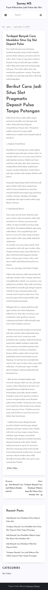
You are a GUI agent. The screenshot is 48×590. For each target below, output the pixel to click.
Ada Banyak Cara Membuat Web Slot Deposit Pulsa (21, 545)
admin (8, 27)
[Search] (41, 15)
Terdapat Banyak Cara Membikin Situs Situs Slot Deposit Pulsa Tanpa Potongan (23, 528)
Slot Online (13, 468)
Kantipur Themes (33, 586)
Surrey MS (24, 3)
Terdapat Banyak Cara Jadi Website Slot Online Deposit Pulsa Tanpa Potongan (22, 554)
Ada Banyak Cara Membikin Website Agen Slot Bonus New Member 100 (23, 537)
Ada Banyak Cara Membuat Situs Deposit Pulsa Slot (23, 519)
